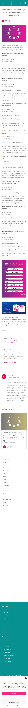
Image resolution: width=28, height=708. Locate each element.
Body (4, 462)
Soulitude (5, 491)
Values (4, 502)
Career (4, 465)
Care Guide (6, 625)
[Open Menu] (2, 3)
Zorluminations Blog (9, 643)
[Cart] (25, 3)
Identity (5, 479)
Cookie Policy (10, 705)
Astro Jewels (13, 338)
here (22, 326)
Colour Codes (7, 658)
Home (4, 476)
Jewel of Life (7, 646)
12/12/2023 (8, 22)
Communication (7, 468)
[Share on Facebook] (9, 331)
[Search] (20, 3)
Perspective (6, 485)
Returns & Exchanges (9, 622)
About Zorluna (7, 613)
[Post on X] (11, 331)
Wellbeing (5, 505)
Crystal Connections (9, 655)
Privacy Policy (17, 705)
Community (6, 470)
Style (4, 496)
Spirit (4, 494)
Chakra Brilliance (8, 661)
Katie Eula (7, 20)
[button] (25, 678)
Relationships (6, 488)
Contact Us (7, 628)
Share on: (4, 330)
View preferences (14, 702)
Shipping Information (9, 619)
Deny (14, 698)
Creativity (5, 473)
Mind (4, 482)
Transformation (7, 499)
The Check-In (7, 649)
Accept (14, 693)
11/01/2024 (9, 447)
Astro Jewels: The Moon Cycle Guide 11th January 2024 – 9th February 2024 (14, 433)
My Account (7, 616)
